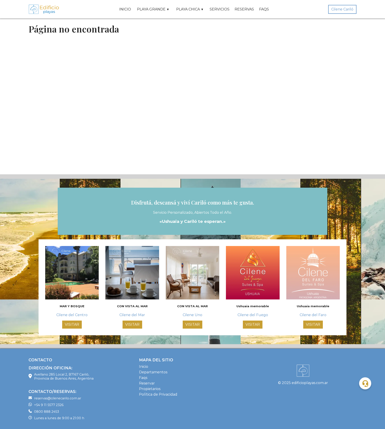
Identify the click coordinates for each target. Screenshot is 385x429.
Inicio (143, 366)
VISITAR (72, 324)
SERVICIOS (219, 9)
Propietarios (149, 389)
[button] (365, 383)
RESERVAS (244, 9)
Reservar (147, 383)
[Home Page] (44, 9)
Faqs (143, 378)
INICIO (125, 9)
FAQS (264, 9)
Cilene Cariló (342, 9)
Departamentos (153, 372)
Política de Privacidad (158, 394)
